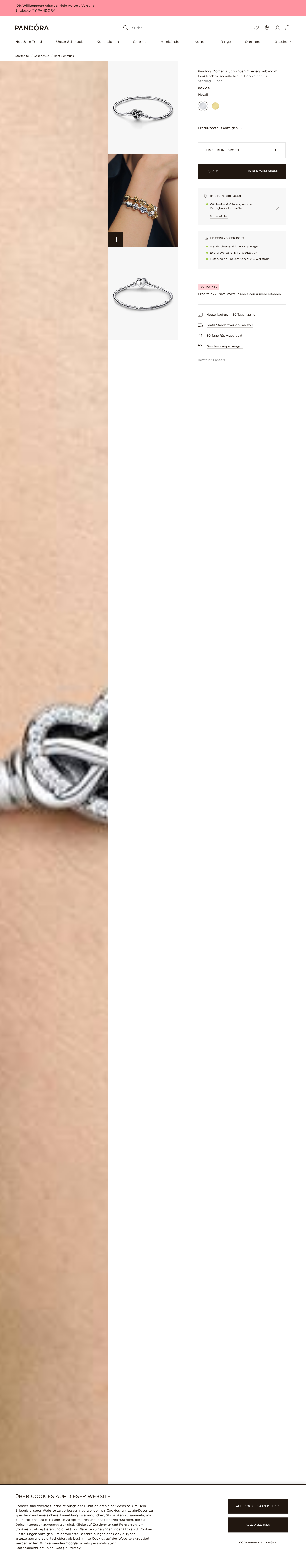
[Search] (125, 27)
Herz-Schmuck (64, 56)
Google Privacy (68, 1548)
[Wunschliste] (256, 28)
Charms (139, 42)
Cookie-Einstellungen (258, 1542)
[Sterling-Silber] (203, 106)
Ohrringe (252, 42)
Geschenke (284, 42)
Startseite (22, 56)
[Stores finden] (267, 28)
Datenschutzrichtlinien (34, 1548)
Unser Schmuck (69, 42)
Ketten (201, 42)
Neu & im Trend (28, 42)
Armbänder (170, 42)
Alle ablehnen (258, 1524)
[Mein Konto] (277, 28)
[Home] (32, 28)
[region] (153, 1522)
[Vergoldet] (215, 106)
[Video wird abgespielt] (115, 239)
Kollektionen (108, 42)
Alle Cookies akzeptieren (258, 1506)
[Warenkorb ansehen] (288, 28)
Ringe (226, 42)
